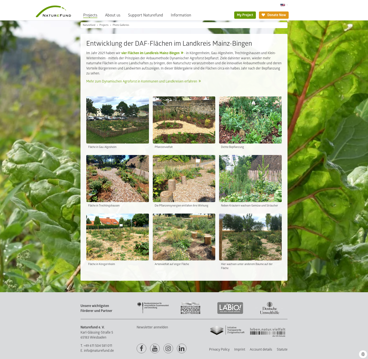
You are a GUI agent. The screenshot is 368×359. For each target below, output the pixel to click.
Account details (261, 350)
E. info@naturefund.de (97, 351)
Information (181, 15)
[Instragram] (168, 348)
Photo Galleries (121, 25)
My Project (245, 15)
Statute (282, 350)
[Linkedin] (181, 348)
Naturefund (89, 25)
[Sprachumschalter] (284, 5)
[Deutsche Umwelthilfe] (270, 313)
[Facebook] (141, 348)
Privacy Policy (219, 350)
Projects (90, 15)
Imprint (239, 350)
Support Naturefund (145, 15)
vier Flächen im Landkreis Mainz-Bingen (150, 53)
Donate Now (276, 15)
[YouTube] (155, 348)
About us (112, 15)
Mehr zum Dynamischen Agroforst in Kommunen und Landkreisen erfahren (141, 81)
